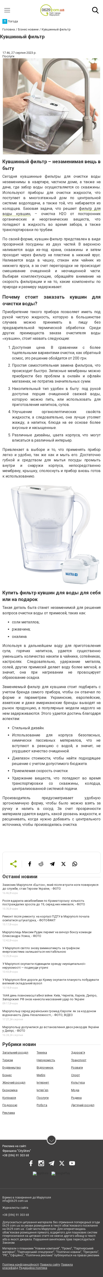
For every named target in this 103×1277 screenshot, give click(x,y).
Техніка (42, 1052)
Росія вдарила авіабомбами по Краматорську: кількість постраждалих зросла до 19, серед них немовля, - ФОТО (43, 902)
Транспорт (78, 1060)
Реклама (8, 1112)
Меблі (41, 1075)
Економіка (9, 1090)
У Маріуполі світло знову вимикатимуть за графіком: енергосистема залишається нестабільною (41, 950)
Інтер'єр (42, 1090)
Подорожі (9, 1105)
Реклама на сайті (14, 1146)
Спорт (75, 1075)
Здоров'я (78, 1052)
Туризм (7, 1060)
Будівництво (11, 1067)
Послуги (43, 1098)
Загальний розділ (15, 1052)
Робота (42, 1105)
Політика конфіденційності (20, 1264)
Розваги (77, 1067)
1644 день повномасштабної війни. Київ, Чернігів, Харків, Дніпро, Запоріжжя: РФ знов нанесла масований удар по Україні (49, 997)
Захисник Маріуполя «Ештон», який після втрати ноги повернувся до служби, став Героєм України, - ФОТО (50, 886)
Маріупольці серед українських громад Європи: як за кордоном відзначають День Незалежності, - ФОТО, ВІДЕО (49, 1013)
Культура (78, 1082)
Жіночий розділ (13, 1082)
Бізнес (7, 1075)
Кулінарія (9, 1098)
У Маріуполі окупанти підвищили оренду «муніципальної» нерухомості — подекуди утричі (44, 965)
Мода (75, 1090)
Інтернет (43, 1082)
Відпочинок (45, 1067)
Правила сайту (50, 1264)
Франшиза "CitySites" (16, 1151)
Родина (76, 1098)
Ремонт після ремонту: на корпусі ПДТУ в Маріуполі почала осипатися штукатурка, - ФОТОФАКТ (45, 918)
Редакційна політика (33, 1268)
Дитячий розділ (82, 1105)
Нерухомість (46, 1060)
